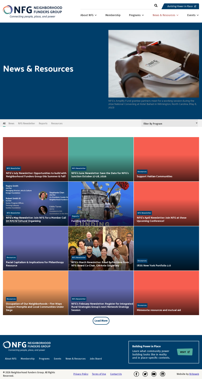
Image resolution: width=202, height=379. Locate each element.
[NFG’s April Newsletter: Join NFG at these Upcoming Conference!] (166, 204)
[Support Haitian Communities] (166, 159)
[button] (156, 5)
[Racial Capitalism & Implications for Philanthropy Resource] (35, 248)
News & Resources (164, 15)
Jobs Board (96, 358)
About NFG (86, 15)
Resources (142, 171)
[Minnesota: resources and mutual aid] (166, 293)
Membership (113, 15)
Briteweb (194, 374)
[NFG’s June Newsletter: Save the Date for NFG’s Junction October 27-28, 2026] (101, 159)
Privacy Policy (80, 374)
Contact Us (116, 374)
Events (191, 15)
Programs (135, 15)
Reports (75, 216)
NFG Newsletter (13, 168)
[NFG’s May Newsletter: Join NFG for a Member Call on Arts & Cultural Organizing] (35, 204)
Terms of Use (99, 374)
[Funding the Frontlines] (101, 204)
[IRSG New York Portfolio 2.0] (166, 248)
